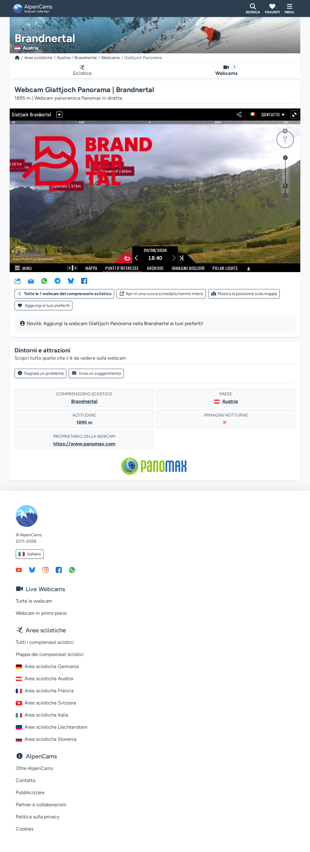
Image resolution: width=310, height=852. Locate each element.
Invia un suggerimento (100, 373)
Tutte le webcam (34, 601)
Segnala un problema (44, 373)
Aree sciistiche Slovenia (50, 739)
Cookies (24, 829)
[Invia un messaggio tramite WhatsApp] (72, 569)
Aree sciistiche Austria (49, 678)
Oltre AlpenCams (34, 768)
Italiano (34, 554)
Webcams (110, 57)
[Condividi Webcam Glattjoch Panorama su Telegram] (57, 280)
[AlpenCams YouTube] (19, 569)
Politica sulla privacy (37, 817)
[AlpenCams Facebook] (59, 569)
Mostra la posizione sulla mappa (247, 293)
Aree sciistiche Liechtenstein (56, 727)
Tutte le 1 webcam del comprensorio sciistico (67, 293)
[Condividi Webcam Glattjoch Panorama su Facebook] (84, 280)
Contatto (25, 780)
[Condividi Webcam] (18, 280)
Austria (63, 57)
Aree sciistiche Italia (46, 715)
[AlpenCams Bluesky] (32, 569)
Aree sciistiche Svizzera (50, 703)
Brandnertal (85, 57)
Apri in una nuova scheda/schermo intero (164, 293)
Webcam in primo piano (41, 613)
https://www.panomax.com (84, 444)
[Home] (17, 57)
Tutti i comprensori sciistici (45, 642)
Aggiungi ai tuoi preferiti (47, 305)
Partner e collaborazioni (41, 804)
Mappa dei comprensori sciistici (50, 654)
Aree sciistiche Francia (49, 691)
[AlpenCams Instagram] (45, 569)
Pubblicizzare (30, 792)
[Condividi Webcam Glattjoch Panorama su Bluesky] (71, 280)
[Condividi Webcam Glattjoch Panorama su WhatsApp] (44, 280)
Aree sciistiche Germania (52, 666)
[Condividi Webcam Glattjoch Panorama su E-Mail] (31, 280)
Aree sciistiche (38, 57)
